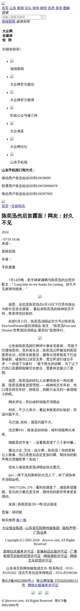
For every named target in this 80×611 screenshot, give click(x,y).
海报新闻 (8, 21)
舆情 (35, 8)
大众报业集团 (12, 528)
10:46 (16, 239)
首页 (5, 8)
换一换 (21, 520)
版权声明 (69, 528)
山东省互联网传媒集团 (42, 528)
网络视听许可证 (55, 556)
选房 (51, 8)
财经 (43, 8)
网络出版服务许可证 (43, 585)
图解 (66, 8)
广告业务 (40, 532)
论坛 (28, 8)
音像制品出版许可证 (52, 551)
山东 (12, 8)
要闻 (20, 8)
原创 (58, 8)
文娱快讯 (18, 206)
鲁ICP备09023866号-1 (18, 580)
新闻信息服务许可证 (18, 551)
